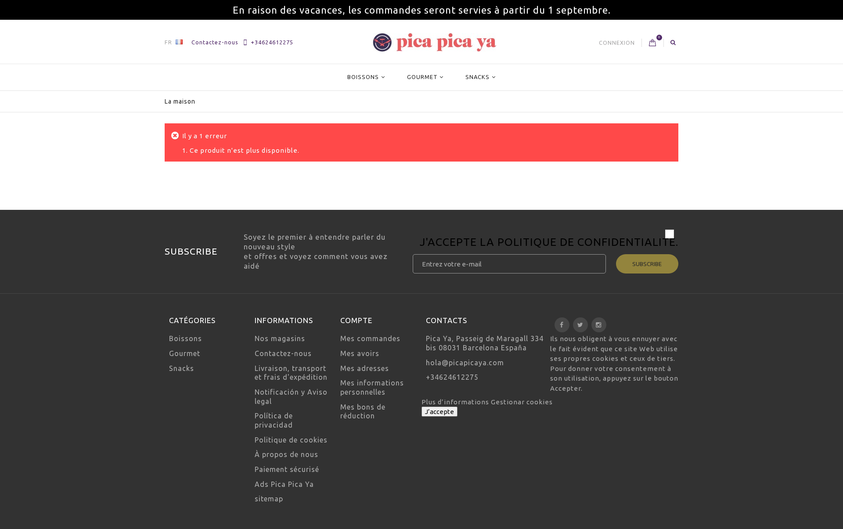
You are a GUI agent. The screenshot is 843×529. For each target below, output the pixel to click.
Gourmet (422, 77)
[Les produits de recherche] (673, 42)
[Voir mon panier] (652, 43)
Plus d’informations (456, 402)
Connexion (617, 43)
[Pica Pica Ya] (434, 42)
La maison (180, 101)
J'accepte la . (549, 243)
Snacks (477, 77)
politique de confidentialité (586, 242)
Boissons (363, 77)
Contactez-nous (214, 42)
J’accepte (439, 411)
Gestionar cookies (522, 402)
